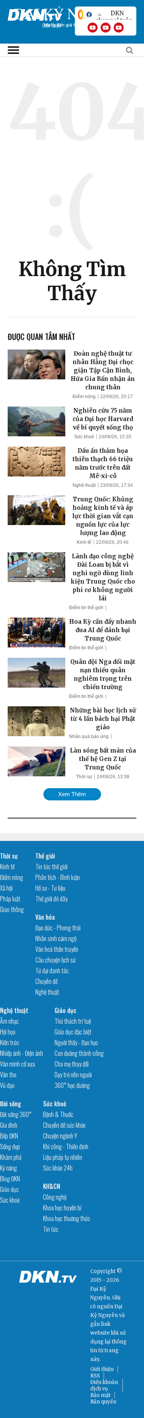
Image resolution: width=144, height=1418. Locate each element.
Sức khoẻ (84, 436)
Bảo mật (100, 1395)
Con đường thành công (79, 1053)
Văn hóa (45, 917)
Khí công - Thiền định (65, 1146)
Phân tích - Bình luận (57, 877)
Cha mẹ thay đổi (72, 1063)
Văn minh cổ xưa (17, 1063)
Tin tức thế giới (51, 866)
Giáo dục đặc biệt (73, 1031)
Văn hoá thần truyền (56, 949)
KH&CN (51, 1186)
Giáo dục (65, 1010)
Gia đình (8, 1125)
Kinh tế (84, 542)
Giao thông (12, 909)
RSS (95, 1375)
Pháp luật (10, 898)
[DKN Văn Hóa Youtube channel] (119, 28)
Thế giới (45, 855)
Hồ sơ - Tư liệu (50, 888)
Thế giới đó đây (51, 898)
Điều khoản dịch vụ (104, 1385)
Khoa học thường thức (66, 1218)
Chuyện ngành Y (60, 1135)
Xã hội (6, 888)
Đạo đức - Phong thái (58, 927)
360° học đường (72, 1085)
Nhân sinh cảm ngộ (55, 938)
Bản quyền (103, 1401)
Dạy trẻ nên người (73, 1074)
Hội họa (7, 1031)
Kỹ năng (8, 1167)
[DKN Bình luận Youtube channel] (106, 28)
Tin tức (50, 1229)
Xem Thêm (72, 794)
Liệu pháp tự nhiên (62, 1157)
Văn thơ (8, 1074)
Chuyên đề (46, 981)
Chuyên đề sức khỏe (64, 1125)
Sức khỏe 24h (58, 1167)
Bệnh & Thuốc (58, 1114)
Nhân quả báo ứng (89, 736)
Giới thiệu (102, 1369)
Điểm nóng (84, 396)
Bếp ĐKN (9, 1135)
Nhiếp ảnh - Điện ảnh (21, 1053)
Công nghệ (54, 1197)
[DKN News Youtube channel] (93, 28)
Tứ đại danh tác (52, 970)
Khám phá (11, 1157)
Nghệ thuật (84, 485)
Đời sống (10, 1103)
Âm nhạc (9, 1021)
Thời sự (84, 776)
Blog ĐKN (10, 1178)
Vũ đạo (7, 1085)
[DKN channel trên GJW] (114, 15)
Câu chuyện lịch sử (55, 959)
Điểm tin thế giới (86, 607)
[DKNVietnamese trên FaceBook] (89, 15)
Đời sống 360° (15, 1114)
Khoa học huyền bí (62, 1207)
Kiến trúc (9, 1042)
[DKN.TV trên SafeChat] (80, 15)
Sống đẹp (10, 1146)
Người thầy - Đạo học (76, 1042)
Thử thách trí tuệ (73, 1021)
